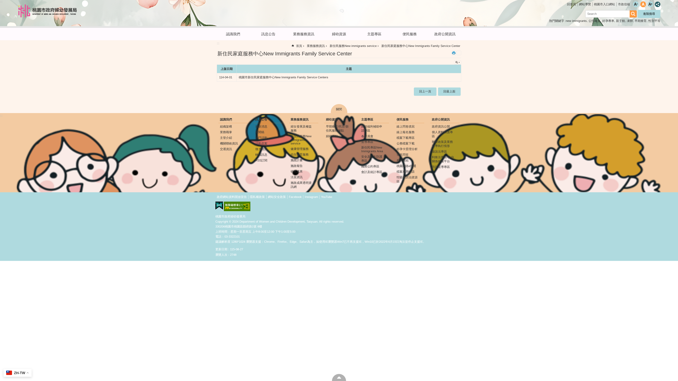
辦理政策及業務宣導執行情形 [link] (442, 144)
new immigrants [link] (576, 21)
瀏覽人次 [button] (221, 254)
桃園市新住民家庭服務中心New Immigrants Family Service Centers (283, 77)
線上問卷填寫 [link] (406, 126)
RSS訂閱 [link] (261, 160)
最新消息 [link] (261, 126)
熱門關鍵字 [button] (556, 21)
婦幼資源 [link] (339, 34)
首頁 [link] (299, 46)
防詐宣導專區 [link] (441, 167)
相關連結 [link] (403, 160)
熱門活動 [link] (261, 138)
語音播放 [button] (459, 53)
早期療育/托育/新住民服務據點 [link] (337, 128)
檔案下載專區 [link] (406, 138)
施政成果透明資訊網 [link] (301, 185)
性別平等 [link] (654, 21)
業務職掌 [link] (226, 132)
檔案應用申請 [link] (406, 171)
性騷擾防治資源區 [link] (407, 179)
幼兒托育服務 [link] (300, 154)
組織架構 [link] (226, 126)
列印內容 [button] (453, 53)
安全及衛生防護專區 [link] (371, 158)
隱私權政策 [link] (257, 197)
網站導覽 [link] (585, 4)
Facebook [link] (295, 197)
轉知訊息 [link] (261, 154)
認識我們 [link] (233, 34)
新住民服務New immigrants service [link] (353, 46)
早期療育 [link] (641, 21)
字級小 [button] (636, 4)
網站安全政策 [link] (277, 197)
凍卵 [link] (630, 21)
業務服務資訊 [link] (303, 34)
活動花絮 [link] (261, 143)
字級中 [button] (643, 4)
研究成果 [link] (297, 171)
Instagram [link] (311, 197)
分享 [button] (657, 4)
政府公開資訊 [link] (445, 34)
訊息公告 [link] (268, 34)
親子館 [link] (620, 21)
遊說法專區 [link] (439, 151)
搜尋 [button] (633, 13)
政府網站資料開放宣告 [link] (232, 197)
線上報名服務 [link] (406, 132)
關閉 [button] (339, 109)
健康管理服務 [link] (300, 149)
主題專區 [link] (374, 34)
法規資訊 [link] (297, 177)
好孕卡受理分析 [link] (407, 149)
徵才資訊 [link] (261, 149)
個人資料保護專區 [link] (442, 134)
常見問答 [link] (403, 154)
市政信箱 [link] (624, 4)
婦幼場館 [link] (332, 136)
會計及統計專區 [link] (371, 172)
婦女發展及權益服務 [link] (301, 128)
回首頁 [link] (571, 4)
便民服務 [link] (410, 34)
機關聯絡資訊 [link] (229, 143)
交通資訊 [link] (226, 149)
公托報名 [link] (594, 21)
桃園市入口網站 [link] (604, 4)
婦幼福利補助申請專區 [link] (371, 128)
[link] (219, 206)
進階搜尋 (649, 14)
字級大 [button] (650, 4)
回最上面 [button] (449, 91)
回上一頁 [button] (425, 91)
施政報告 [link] (297, 166)
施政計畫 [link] (297, 160)
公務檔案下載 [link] (406, 143)
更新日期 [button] (221, 249)
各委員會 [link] (367, 136)
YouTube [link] (326, 197)
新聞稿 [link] (259, 132)
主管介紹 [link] (226, 138)
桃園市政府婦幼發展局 (48, 11)
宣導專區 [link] (367, 142)
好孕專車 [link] (608, 21)
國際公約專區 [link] (370, 166)
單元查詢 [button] (457, 62)
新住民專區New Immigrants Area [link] (372, 149)
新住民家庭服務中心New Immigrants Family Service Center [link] (420, 46)
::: (1, 1)
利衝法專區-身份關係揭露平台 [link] (443, 159)
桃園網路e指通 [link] (406, 166)
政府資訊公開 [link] (441, 126)
